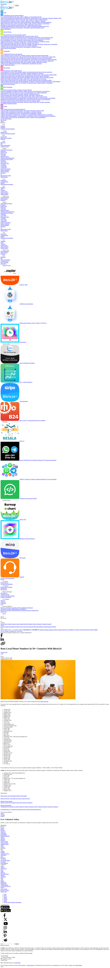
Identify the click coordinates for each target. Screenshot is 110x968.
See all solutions (4, 262)
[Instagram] (5, 929)
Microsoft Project (5, 874)
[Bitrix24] (7, 2)
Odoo (2, 878)
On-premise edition (5, 860)
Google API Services (6, 886)
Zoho (2, 870)
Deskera (2, 875)
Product (2, 828)
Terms (5, 895)
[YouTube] (6, 925)
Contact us (3, 832)
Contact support (4, 842)
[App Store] (5, 908)
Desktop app (4, 883)
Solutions (3, 852)
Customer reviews (5, 853)
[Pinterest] (5, 937)
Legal (5, 894)
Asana (2, 866)
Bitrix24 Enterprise (5, 836)
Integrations (3, 263)
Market (2, 880)
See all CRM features (6, 29)
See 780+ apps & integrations (8, 578)
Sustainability (4, 834)
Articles (2, 851)
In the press (3, 833)
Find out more (30, 965)
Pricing (2, 121)
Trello (2, 871)
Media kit (3, 830)
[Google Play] (6, 911)
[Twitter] (5, 921)
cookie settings (78, 965)
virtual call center (44, 701)
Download (3, 861)
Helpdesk (3, 838)
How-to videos (4, 841)
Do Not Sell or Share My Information (12, 902)
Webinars (3, 840)
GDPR (5, 898)
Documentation (4, 863)
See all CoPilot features (6, 118)
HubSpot (3, 872)
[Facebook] (5, 917)
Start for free (4, 4)
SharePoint (3, 876)
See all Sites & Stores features (8, 84)
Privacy (5, 897)
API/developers (4, 885)
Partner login (4, 891)
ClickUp (3, 867)
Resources (3, 857)
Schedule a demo (5, 844)
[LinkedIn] (5, 933)
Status (2, 845)
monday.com (4, 868)
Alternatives (3, 855)
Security (5, 899)
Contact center (4, 652)
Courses (2, 847)
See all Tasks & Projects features (8, 48)
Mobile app (3, 882)
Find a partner (4, 889)
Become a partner (5, 890)
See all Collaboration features (7, 65)
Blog (2, 632)
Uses (2, 856)
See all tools (3, 120)
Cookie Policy (17, 962)
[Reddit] (5, 941)
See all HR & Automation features (9, 103)
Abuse (5, 901)
